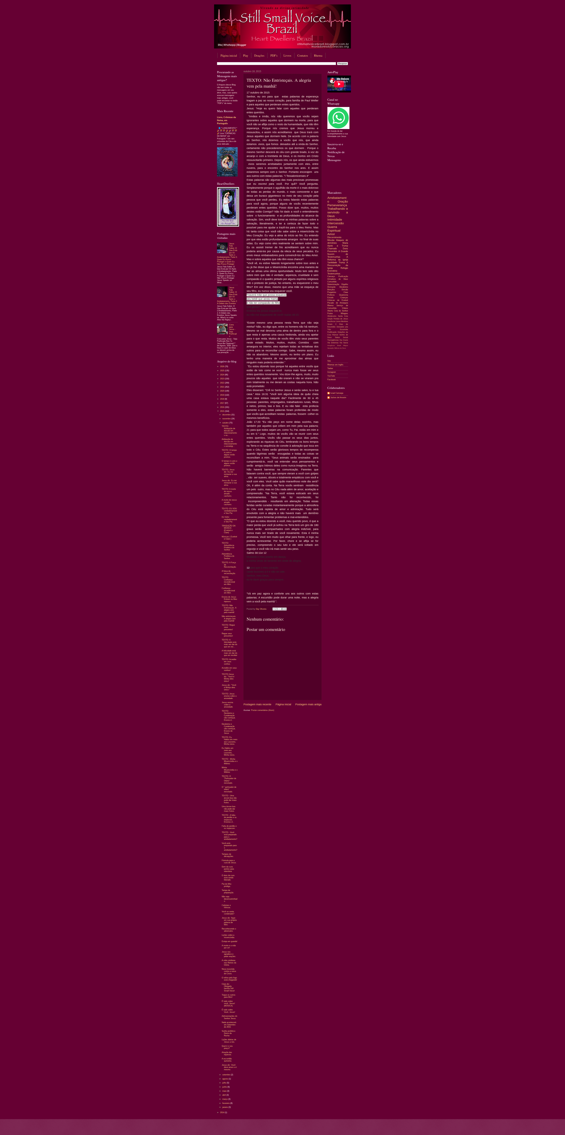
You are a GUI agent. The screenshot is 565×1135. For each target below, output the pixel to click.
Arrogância (331, 345)
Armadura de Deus (337, 279)
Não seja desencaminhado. (229, 898)
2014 (222, 1112)
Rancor (335, 335)
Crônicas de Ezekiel (337, 300)
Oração (343, 201)
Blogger (306, 1129)
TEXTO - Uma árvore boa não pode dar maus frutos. (229, 798)
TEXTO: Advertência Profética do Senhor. (228, 546)
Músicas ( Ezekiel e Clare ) (229, 538)
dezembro (226, 415)
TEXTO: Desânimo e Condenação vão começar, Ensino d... (228, 715)
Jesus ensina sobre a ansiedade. (227, 704)
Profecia (330, 295)
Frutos (330, 313)
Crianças (344, 297)
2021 (222, 387)
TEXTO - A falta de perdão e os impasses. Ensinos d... (229, 818)
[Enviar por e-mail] (273, 609)
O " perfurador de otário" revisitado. (229, 789)
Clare (346, 292)
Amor (331, 234)
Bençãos (331, 289)
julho (224, 1083)
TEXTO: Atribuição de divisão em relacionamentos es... (229, 430)
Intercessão (335, 223)
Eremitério (332, 271)
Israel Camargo (336, 393)
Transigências (333, 340)
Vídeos (345, 308)
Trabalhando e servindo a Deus (337, 212)
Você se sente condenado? (228, 912)
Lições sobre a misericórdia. (228, 936)
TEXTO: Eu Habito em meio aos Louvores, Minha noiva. (229, 740)
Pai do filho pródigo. (226, 885)
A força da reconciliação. (229, 572)
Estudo (330, 297)
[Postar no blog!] (276, 609)
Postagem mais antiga (308, 704)
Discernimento (334, 237)
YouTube (331, 376)
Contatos (302, 55)
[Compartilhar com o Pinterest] (285, 609)
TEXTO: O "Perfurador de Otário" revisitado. (229, 779)
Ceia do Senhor (341, 311)
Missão (330, 240)
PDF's (273, 55)
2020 (222, 391)
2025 (222, 370)
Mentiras (344, 321)
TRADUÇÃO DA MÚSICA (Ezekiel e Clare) (228, 529)
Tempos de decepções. (228, 855)
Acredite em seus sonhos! (229, 669)
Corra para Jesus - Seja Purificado (233, 330)
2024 (222, 375)
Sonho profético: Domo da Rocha (229, 1033)
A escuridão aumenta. (227, 1060)
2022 (222, 383)
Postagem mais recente (257, 704)
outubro (225, 423)
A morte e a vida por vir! (229, 946)
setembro (226, 1075)
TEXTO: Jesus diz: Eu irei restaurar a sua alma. (229, 473)
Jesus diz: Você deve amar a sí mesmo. (229, 1067)
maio (224, 1091)
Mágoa (345, 345)
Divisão (345, 289)
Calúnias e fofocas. (226, 906)
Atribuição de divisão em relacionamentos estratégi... (229, 442)
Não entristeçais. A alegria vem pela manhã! (229, 618)
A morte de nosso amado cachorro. (229, 502)
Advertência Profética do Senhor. (228, 556)
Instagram (331, 372)
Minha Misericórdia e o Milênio (229, 769)
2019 (222, 395)
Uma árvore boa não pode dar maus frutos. (228, 808)
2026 (222, 366)
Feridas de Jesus (341, 319)
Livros (287, 55)
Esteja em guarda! (229, 941)
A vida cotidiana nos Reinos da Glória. (229, 962)
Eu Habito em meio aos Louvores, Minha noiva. (228, 751)
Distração (331, 287)
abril (224, 1095)
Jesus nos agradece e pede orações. (229, 954)
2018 (222, 399)
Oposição (330, 348)
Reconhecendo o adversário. (229, 930)
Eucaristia (344, 329)
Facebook (331, 379)
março (225, 1099)
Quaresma (343, 295)
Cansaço (331, 276)
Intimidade (334, 219)
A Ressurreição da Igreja (337, 265)
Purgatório (331, 292)
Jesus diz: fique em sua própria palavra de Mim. (229, 921)
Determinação (333, 284)
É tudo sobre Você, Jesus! (228, 1011)
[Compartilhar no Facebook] (282, 609)
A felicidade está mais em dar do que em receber (229, 653)
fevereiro (226, 1103)
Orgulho (344, 284)
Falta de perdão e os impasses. (229, 827)
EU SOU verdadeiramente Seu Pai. (229, 519)
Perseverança (337, 205)
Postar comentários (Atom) (262, 710)
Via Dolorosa (332, 343)
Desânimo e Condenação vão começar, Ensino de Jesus (228, 728)
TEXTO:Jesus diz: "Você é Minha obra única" (228, 677)
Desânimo (343, 287)
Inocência (331, 321)
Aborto (330, 311)
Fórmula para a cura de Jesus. (229, 861)
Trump (342, 262)
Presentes (332, 251)
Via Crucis (343, 340)
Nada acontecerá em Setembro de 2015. (229, 1024)
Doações (259, 55)
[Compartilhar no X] (279, 609)
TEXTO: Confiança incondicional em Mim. (228, 580)
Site (329, 361)
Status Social (341, 337)
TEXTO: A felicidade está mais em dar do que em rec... (229, 643)
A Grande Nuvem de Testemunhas (337, 254)
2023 (222, 379)
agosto (225, 1079)
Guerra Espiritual (333, 228)
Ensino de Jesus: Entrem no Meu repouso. (229, 599)
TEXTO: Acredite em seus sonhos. (229, 661)
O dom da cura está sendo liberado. (228, 877)
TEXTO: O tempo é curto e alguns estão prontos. (229, 453)
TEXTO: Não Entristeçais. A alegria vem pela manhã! (229, 608)
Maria (345, 243)
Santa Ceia (343, 316)
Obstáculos (331, 316)
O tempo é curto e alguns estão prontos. (229, 463)
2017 (222, 403)
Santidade (332, 262)
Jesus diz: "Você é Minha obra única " (229, 687)
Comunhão (331, 282)
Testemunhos (333, 273)
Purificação (343, 276)
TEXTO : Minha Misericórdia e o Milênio (229, 761)
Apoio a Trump (337, 245)
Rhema (318, 55)
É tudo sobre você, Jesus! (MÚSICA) (228, 1003)
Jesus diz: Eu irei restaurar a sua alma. (229, 482)
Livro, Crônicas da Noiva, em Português (226, 120)
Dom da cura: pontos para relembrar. (228, 869)
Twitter (330, 368)
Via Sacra (344, 343)
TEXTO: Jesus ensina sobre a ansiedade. (229, 696)
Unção (330, 319)
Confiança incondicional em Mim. (228, 590)
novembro (226, 419)
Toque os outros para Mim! (228, 996)
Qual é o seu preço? (227, 1047)
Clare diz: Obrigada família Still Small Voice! (228, 987)
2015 (222, 411)
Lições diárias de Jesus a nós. (229, 1040)
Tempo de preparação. (228, 891)
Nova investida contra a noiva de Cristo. (229, 971)
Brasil (339, 345)
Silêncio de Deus (340, 348)
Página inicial (229, 55)
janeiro (225, 1107)
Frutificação (332, 332)
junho (224, 1087)
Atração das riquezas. (227, 1053)
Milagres (344, 313)
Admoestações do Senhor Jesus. (229, 1017)
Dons (345, 248)
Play (245, 55)
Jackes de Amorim (338, 397)
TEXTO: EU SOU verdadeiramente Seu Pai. (229, 510)
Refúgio (344, 268)
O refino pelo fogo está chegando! (229, 979)
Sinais (329, 324)
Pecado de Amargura (337, 303)
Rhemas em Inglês (335, 365)
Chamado (332, 248)
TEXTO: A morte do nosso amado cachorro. (229, 492)
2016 (222, 407)
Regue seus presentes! (227, 634)
